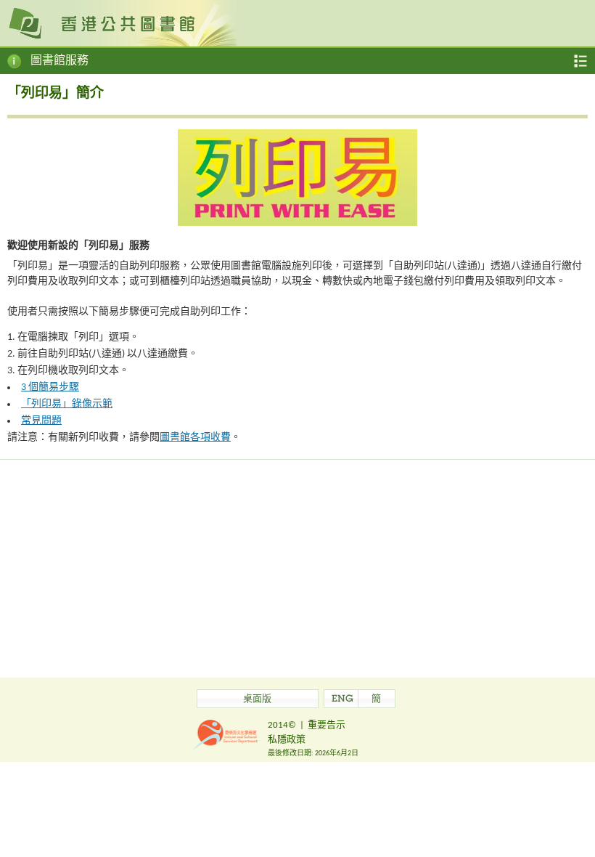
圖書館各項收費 (195, 437)
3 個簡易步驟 (50, 387)
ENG (342, 699)
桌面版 (257, 699)
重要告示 (326, 725)
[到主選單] (580, 61)
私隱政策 (286, 739)
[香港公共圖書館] (297, 22)
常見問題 (41, 420)
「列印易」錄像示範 (66, 404)
